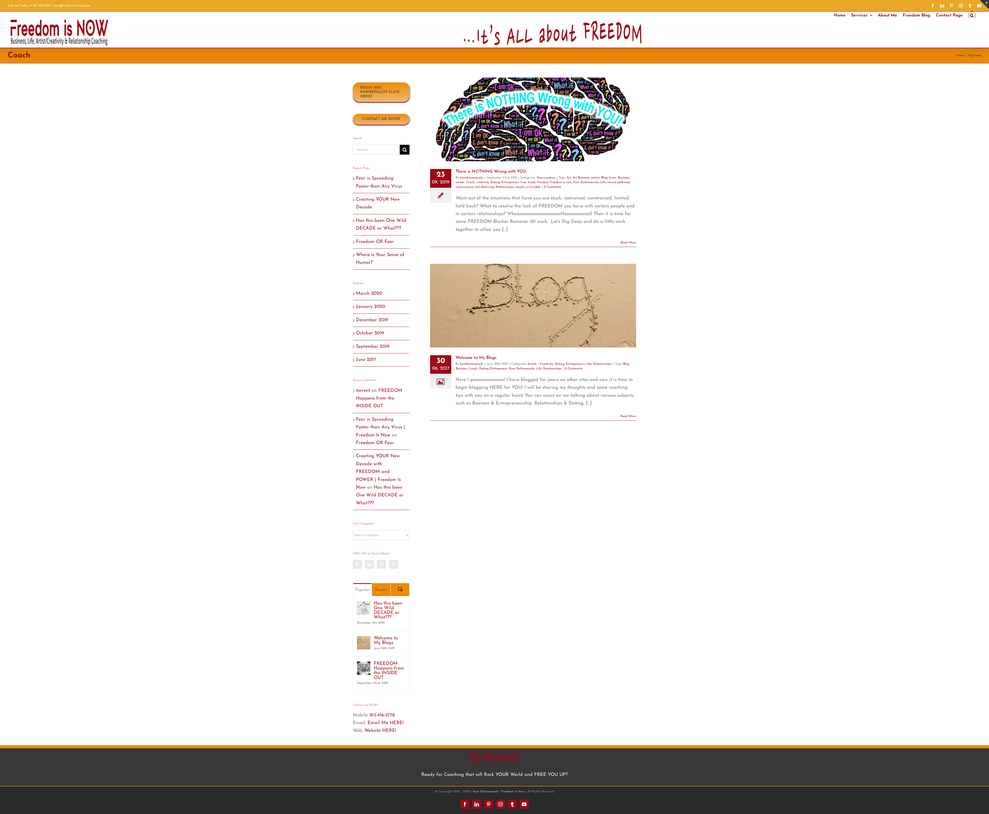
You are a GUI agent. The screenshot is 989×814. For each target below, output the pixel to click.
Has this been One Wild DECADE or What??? (380, 495)
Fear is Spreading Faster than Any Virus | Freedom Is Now (380, 427)
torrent (363, 390)
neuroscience (464, 187)
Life (603, 182)
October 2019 (370, 333)
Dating (495, 182)
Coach (470, 182)
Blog (604, 177)
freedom (543, 182)
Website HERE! (380, 730)
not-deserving (484, 187)
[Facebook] (357, 564)
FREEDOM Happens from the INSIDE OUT (379, 398)
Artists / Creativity (540, 364)
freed (531, 182)
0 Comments (552, 187)
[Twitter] (393, 564)
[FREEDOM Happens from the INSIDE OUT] (363, 665)
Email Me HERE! (386, 723)
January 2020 (370, 306)
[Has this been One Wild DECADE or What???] (363, 605)
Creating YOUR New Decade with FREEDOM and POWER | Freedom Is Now (378, 472)
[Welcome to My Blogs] (363, 640)
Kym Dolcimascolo (586, 182)
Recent (381, 590)
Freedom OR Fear (375, 242)
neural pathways (618, 182)
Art (569, 177)
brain (612, 177)
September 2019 (372, 346)
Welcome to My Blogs (476, 358)
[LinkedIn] (369, 564)
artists (595, 177)
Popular (362, 590)
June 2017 (366, 360)
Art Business (581, 177)
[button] (972, 15)
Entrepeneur (510, 182)
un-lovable (533, 187)
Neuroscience (546, 177)
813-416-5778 (382, 715)
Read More (628, 242)
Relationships (505, 187)
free (523, 182)
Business (623, 177)
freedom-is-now (561, 182)
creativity (482, 182)
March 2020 (369, 293)
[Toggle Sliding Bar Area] (984, 4)
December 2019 (372, 320)
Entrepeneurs (575, 364)
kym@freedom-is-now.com (72, 5)
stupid (520, 187)
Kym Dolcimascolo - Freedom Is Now (499, 791)
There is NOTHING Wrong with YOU (491, 171)
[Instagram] (381, 564)
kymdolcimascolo (471, 177)
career (460, 182)
